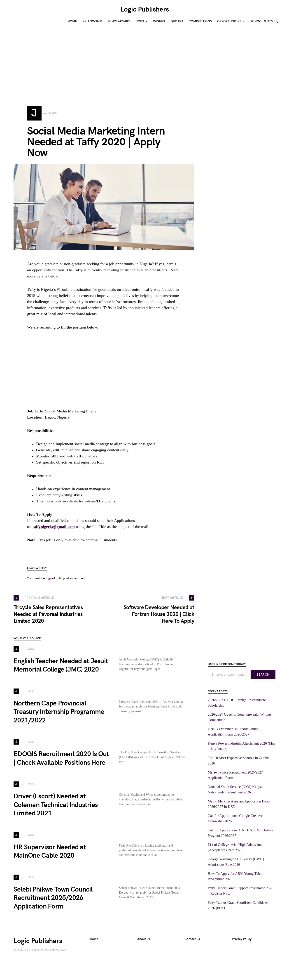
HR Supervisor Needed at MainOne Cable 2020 (50, 851)
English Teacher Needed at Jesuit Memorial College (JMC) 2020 (61, 665)
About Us (143, 939)
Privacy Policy (242, 939)
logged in (52, 578)
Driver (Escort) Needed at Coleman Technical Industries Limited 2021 (56, 804)
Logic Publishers (144, 9)
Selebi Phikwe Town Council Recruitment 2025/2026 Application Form (53, 898)
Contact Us (192, 939)
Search (262, 675)
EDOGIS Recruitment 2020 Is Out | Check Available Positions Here (61, 758)
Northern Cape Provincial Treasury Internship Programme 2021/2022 (59, 711)
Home (94, 939)
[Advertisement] (135, 60)
